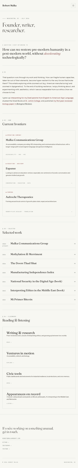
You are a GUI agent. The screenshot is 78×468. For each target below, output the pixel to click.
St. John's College (32, 101)
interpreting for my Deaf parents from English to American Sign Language (42, 98)
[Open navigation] (73, 5)
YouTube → (6, 449)
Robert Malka (9, 5)
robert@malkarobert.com (11, 438)
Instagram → (6, 445)
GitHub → (5, 442)
